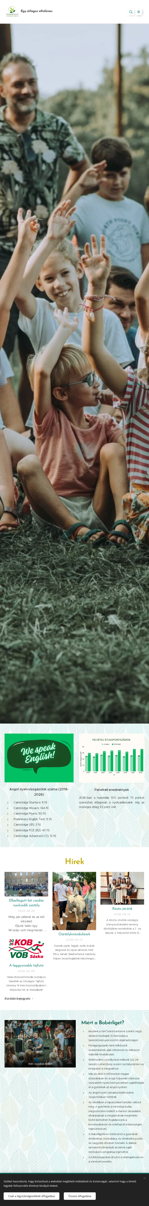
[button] (130, 11)
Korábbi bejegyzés (17, 999)
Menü (138, 11)
